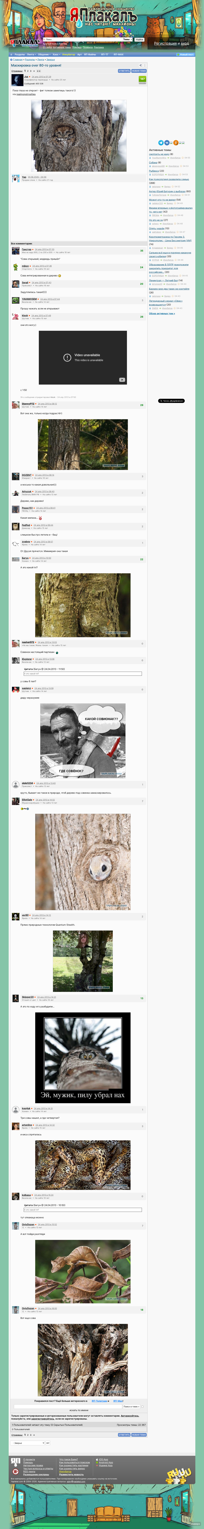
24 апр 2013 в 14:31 (46, 997)
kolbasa (26, 1195)
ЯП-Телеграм (99, 1401)
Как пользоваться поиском (74, 1462)
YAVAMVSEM (29, 299)
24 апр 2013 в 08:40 (44, 491)
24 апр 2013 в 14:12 (41, 915)
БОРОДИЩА (158, 174)
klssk (25, 315)
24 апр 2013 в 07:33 (44, 249)
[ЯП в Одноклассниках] (176, 142)
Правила (88, 47)
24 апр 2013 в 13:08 (44, 659)
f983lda (155, 215)
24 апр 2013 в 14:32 (45, 1125)
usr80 (25, 915)
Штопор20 (157, 284)
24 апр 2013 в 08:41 (45, 508)
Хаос (55, 54)
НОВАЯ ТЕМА (139, 71)
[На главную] (11, 54)
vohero (155, 223)
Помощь (77, 47)
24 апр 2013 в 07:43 (41, 282)
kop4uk (26, 1108)
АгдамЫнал (157, 248)
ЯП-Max (118, 1401)
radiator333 (157, 203)
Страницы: (17, 71)
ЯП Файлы (90, 54)
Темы (126, 39)
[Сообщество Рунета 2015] (178, 1476)
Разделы (20, 54)
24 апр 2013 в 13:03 (47, 642)
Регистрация (165, 43)
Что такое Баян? (68, 1459)
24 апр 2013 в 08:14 (44, 475)
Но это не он (156, 220)
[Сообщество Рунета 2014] (187, 1476)
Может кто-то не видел (162, 199)
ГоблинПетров (159, 195)
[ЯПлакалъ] (25, 43)
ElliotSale (27, 799)
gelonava (156, 186)
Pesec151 (27, 508)
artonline (27, 1125)
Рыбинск (154, 170)
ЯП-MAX (119, 54)
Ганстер (26, 249)
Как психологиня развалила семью (169, 179)
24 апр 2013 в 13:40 (46, 783)
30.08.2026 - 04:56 (37, 177)
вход (185, 43)
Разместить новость (71, 1474)
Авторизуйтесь (130, 1415)
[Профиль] (17, 79)
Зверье (50, 59)
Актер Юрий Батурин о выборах (167, 191)
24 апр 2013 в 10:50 (41, 558)
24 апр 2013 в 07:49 (41, 315)
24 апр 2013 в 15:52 (47, 1224)
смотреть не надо (159, 154)
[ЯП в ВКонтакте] (167, 142)
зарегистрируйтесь (42, 1418)
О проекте (29, 1459)
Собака (153, 162)
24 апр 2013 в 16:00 (47, 1308)
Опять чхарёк (156, 228)
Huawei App (106, 1465)
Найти (139, 39)
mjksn (25, 266)
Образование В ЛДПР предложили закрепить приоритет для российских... (168, 268)
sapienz (26, 688)
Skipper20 (28, 997)
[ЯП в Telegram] (161, 142)
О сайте (47, 47)
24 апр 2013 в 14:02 (45, 800)
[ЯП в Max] (183, 142)
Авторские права (33, 1465)
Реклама (99, 47)
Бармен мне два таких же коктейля (169, 288)
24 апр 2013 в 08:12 (47, 404)
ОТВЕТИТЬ (124, 71)
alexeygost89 (158, 166)
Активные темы (62, 47)
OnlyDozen (28, 1224)
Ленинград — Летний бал (163, 280)
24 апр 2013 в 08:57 (43, 541)
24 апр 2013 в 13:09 (43, 688)
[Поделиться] (140, 65)
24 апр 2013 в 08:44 (43, 525)
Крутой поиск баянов (55, 43)
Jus (26, 76)
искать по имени (79, 1410)
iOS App (103, 1459)
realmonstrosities (26, 94)
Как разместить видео (72, 1468)
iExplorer (27, 659)
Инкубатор (68, 54)
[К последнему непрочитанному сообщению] (38, 71)
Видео (167, 186)
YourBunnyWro (159, 157)
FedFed (26, 525)
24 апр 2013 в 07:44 (50, 299)
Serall (25, 282)
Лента (30, 54)
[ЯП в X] (180, 142)
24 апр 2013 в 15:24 (43, 1195)
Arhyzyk (26, 491)
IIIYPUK (155, 260)
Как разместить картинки (73, 1465)
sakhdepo (156, 232)
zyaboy (26, 541)
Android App (106, 1462)
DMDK (155, 308)
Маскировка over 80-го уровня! (36, 65)
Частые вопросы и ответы (38, 1468)
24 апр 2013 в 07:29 (41, 76)
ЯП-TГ (104, 54)
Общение (43, 54)
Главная (18, 59)
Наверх (195, 1523)
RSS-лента (29, 1471)
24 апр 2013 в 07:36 (42, 266)
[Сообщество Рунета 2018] (169, 1476)
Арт (79, 54)
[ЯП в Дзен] (171, 142)
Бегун (25, 558)
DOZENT (27, 475)
